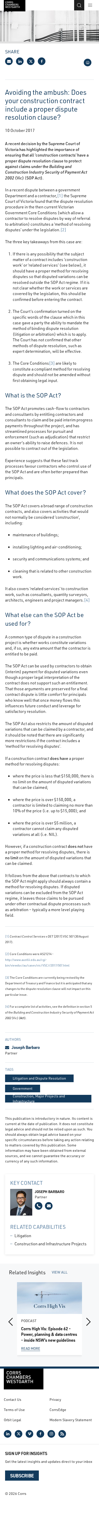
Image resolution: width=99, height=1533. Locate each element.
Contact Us (12, 1399)
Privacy (55, 1399)
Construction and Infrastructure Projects (50, 1243)
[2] (63, 229)
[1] (60, 195)
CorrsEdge (58, 1409)
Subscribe (22, 1476)
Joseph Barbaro (26, 1047)
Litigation (22, 1235)
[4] (87, 600)
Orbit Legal (12, 1419)
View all (60, 1272)
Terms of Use (14, 1409)
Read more (30, 1348)
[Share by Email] (9, 61)
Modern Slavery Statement (71, 1419)
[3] (52, 363)
